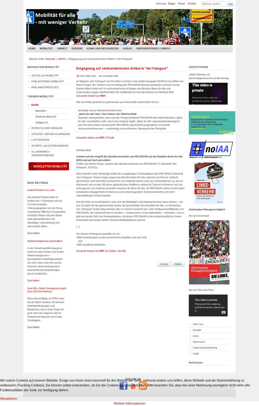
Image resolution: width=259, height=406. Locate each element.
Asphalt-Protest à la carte (41, 190)
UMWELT (62, 48)
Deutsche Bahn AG (45, 116)
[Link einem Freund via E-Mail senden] (81, 76)
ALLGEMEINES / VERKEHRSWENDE (42, 153)
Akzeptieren (8, 398)
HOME (32, 48)
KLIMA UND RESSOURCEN (103, 48)
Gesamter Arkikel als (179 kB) (95, 137)
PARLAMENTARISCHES (44, 87)
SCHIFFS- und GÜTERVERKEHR (49, 145)
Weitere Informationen (129, 403)
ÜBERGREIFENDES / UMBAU (153, 48)
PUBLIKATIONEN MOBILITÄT (47, 81)
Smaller (192, 3)
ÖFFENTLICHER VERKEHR (47, 128)
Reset (181, 3)
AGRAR (127, 48)
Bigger (171, 3)
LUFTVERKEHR (40, 140)
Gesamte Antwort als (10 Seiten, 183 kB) (101, 251)
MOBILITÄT (46, 48)
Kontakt (197, 330)
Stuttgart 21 (41, 122)
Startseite (50, 59)
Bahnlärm (40, 110)
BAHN (61, 59)
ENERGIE (77, 48)
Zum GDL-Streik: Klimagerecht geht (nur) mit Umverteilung (46, 290)
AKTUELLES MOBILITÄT (45, 75)
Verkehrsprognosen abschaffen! (44, 241)
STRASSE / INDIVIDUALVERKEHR (50, 134)
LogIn (196, 353)
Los (230, 3)
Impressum (199, 341)
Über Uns (198, 324)
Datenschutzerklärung (205, 347)
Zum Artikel (33, 233)
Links (196, 336)
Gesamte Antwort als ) (91, 95)
